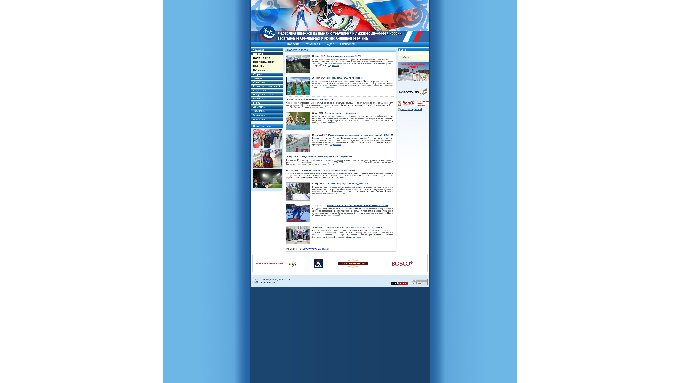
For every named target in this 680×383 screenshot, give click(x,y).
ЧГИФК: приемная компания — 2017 (318, 100)
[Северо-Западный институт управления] (413, 105)
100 (319, 249)
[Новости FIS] (413, 96)
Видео (330, 44)
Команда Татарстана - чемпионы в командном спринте (329, 170)
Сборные (258, 74)
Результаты (312, 44)
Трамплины (259, 111)
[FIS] (293, 263)
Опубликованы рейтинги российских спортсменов (327, 157)
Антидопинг (259, 119)
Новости (293, 44)
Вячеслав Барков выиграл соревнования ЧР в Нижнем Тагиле (357, 205)
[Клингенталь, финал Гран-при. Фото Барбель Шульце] (267, 178)
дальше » (326, 249)
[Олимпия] (353, 263)
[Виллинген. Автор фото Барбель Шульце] (267, 138)
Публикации (259, 70)
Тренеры (257, 78)
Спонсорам (347, 44)
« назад (301, 249)
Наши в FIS (258, 66)
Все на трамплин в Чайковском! (340, 113)
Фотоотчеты (259, 98)
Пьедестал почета (263, 94)
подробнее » (333, 66)
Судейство (259, 82)
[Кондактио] (319, 263)
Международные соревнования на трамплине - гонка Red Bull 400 (360, 135)
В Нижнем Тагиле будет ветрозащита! (345, 78)
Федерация (259, 49)
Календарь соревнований (266, 86)
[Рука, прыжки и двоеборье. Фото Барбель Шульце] (267, 158)
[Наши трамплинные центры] (413, 80)
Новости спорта (261, 58)
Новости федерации (263, 62)
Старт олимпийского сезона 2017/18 (344, 56)
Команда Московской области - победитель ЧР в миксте (354, 227)
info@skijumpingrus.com (264, 282)
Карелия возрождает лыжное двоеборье (348, 184)
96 (306, 249)
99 (315, 249)
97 (309, 249)
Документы (259, 107)
